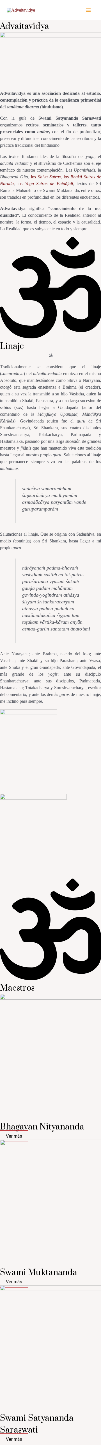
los (45, 183)
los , (46, 176)
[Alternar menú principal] (88, 10)
